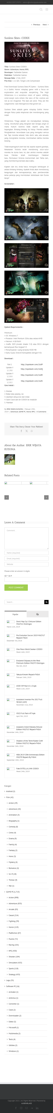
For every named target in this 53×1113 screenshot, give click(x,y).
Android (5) (10, 791)
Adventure (14, 69)
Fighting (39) (14, 921)
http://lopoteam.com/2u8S (32, 381)
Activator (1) (13, 992)
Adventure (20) (15, 809)
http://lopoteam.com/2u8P (32, 364)
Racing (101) (14, 945)
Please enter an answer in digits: (17, 571)
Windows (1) (14, 1051)
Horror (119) (14, 927)
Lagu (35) (10, 980)
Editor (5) (12, 1021)
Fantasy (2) (13, 850)
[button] (6, 497)
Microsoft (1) (14, 1027)
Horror (21, 69)
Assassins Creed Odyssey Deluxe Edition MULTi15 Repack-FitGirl (29, 728)
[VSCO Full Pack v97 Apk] (10, 713)
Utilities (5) (13, 1045)
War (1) (11, 886)
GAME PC (22, 412)
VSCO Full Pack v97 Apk (25, 713)
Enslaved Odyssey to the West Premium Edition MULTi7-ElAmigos (30, 661)
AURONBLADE (26, 1103)
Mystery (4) (13, 862)
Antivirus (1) (13, 998)
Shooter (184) (14, 956)
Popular (15, 614)
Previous (36, 24)
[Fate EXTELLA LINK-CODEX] (10, 768)
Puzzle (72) (13, 939)
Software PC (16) (12, 986)
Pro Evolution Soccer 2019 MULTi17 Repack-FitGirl (30, 636)
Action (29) (13, 803)
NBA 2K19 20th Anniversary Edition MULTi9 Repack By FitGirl (30, 755)
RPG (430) (13, 951)
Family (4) (13, 844)
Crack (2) (12, 1010)
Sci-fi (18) (12, 874)
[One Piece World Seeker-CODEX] (10, 649)
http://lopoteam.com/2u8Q (32, 369)
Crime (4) (12, 832)
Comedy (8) (13, 826)
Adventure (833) (15, 903)
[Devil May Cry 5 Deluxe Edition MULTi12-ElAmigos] (10, 621)
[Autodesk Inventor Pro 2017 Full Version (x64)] (10, 699)
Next (45, 24)
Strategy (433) (14, 974)
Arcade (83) (13, 909)
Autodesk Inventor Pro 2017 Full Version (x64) (29, 700)
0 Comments (41, 412)
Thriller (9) (13, 880)
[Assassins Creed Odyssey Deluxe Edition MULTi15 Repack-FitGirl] (10, 727)
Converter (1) (14, 1004)
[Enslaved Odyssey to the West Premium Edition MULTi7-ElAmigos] (10, 661)
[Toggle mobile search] (41, 9)
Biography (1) (14, 821)
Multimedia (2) (14, 1033)
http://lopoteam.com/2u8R (32, 375)
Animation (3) (14, 815)
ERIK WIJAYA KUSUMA (15, 409)
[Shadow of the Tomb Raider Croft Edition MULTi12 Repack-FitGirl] (10, 741)
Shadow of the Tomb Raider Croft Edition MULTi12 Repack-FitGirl (29, 742)
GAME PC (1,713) (13, 892)
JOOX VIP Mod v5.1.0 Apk (26, 686)
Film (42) (10, 797)
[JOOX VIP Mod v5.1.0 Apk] (10, 686)
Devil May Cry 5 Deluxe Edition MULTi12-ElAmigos (28, 622)
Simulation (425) (15, 962)
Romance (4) (14, 868)
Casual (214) (14, 915)
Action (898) (14, 897)
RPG (27, 69)
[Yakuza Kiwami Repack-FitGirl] (10, 674)
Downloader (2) (15, 1015)
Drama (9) (13, 838)
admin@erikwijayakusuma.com (35, 2)
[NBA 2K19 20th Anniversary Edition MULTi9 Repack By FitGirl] (10, 755)
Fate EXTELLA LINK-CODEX (27, 768)
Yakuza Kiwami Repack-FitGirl (28, 674)
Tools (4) (12, 1039)
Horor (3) (12, 856)
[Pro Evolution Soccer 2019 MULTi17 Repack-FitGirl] (10, 635)
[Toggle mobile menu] (47, 9)
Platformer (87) (15, 933)
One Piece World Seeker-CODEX (29, 649)
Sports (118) (13, 968)
